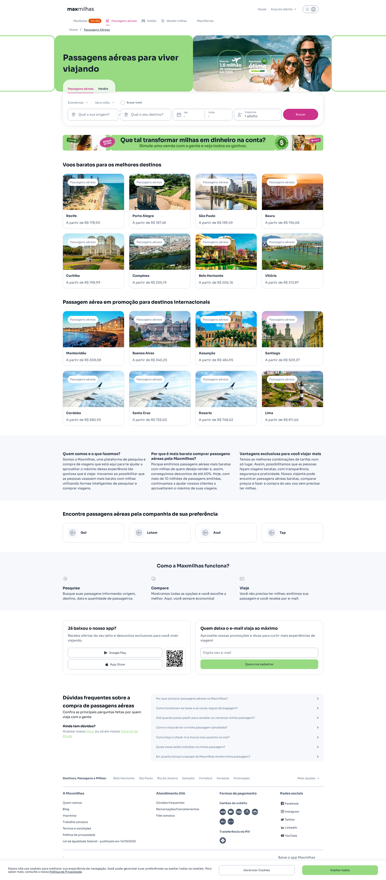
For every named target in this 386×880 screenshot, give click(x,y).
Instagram (292, 811)
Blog (66, 809)
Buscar (301, 114)
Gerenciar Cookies (256, 870)
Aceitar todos (340, 870)
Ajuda (262, 9)
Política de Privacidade (65, 872)
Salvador (188, 778)
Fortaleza (205, 778)
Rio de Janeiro (167, 778)
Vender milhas (176, 21)
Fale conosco (165, 815)
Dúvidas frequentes (170, 803)
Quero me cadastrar (259, 664)
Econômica (75, 102)
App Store (117, 664)
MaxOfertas (205, 21)
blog (90, 731)
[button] (317, 698)
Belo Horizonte (123, 778)
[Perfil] (310, 9)
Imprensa (69, 815)
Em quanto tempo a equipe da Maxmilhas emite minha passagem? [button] (203, 756)
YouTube (291, 835)
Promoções (242, 778)
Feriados (223, 778)
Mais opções (306, 778)
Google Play (117, 653)
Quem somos (72, 803)
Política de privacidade (79, 835)
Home (73, 30)
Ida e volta (102, 102)
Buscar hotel (134, 102)
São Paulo (146, 778)
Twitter (290, 819)
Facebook (292, 803)
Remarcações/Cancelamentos (177, 809)
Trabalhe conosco (75, 822)
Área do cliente (282, 9)
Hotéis (151, 21)
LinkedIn (291, 827)
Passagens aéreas (124, 21)
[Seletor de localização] (119, 114)
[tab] (80, 90)
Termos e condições (77, 828)
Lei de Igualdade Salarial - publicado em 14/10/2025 (99, 841)
